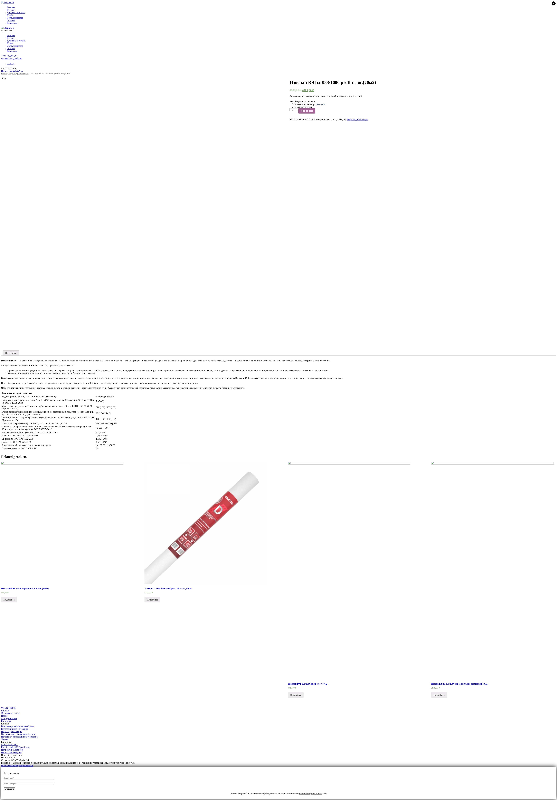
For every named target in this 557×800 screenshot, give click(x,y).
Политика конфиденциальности (17, 765)
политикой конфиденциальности (310, 794)
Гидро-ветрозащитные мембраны (17, 726)
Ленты (4, 739)
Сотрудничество (15, 18)
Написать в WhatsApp (12, 750)
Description (11, 353)
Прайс (10, 15)
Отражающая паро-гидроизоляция (18, 734)
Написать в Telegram (11, 752)
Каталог (11, 10)
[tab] (11, 353)
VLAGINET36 (8, 708)
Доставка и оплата (16, 12)
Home (4, 73)
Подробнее (9, 599)
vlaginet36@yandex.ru (11, 58)
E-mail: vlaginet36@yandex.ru (15, 747)
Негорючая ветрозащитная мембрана (19, 736)
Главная (11, 7)
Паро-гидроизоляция (18, 73)
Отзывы (11, 20)
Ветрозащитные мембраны (14, 729)
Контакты (12, 23)
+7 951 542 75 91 (9, 56)
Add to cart (307, 111)
